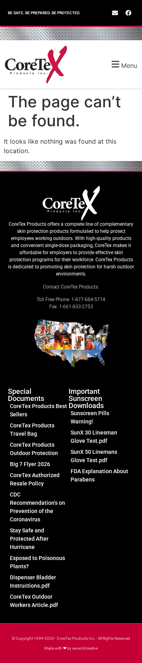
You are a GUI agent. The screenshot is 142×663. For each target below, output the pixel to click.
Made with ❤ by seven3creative (71, 648)
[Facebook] (128, 13)
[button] (118, 64)
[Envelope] (115, 13)
